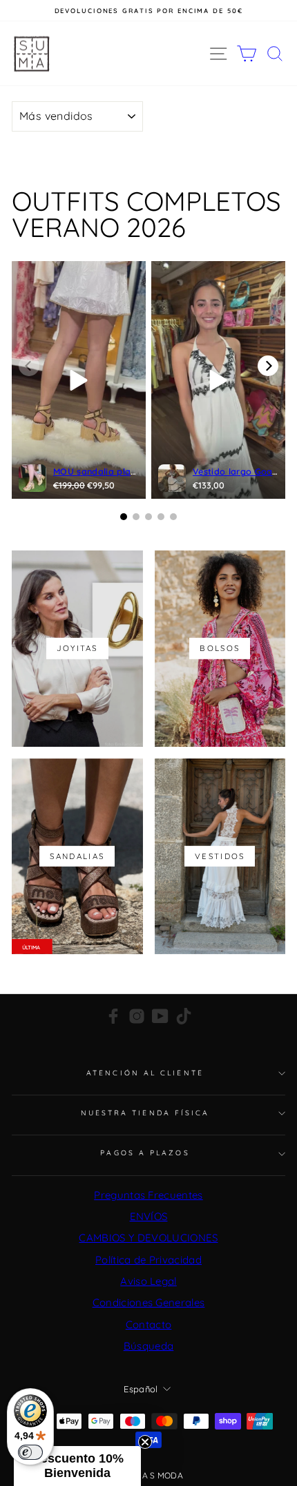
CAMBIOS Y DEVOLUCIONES (148, 1237)
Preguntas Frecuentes (148, 1195)
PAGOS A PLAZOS (144, 1152)
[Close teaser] (145, 1442)
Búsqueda (149, 1346)
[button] (77, 1466)
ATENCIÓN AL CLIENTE (145, 1073)
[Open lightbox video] (79, 380)
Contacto (149, 1324)
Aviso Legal (148, 1281)
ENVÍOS (149, 1216)
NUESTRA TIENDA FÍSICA (145, 1112)
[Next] (268, 365)
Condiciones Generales (149, 1302)
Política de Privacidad (148, 1260)
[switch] (30, 1452)
